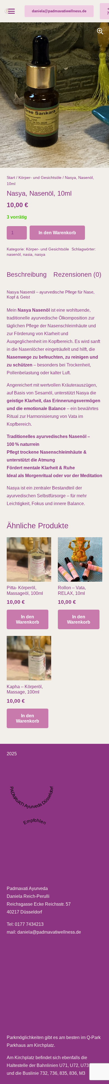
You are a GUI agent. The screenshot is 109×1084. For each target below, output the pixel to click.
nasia (27, 254)
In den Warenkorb (57, 232)
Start (11, 177)
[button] (11, 11)
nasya (40, 254)
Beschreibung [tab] (27, 274)
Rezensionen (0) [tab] (77, 274)
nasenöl (14, 254)
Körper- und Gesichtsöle (39, 177)
